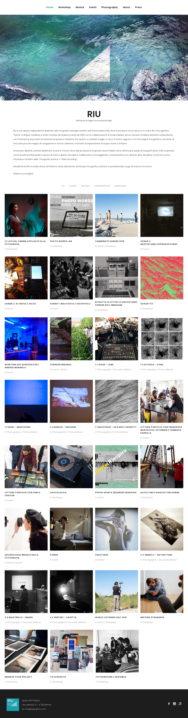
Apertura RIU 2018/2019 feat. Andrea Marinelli (22, 366)
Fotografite (58, 677)
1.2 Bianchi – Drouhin (63, 427)
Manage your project (18, 677)
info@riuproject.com (35, 709)
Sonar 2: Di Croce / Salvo (20, 303)
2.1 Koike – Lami (104, 364)
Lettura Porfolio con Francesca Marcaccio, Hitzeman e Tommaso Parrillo (161, 430)
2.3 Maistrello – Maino (19, 617)
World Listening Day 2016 (111, 617)
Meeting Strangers (152, 617)
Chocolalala (58, 492)
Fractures (101, 554)
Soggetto (146, 303)
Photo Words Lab (61, 241)
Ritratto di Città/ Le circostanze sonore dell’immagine (116, 303)
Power (54, 554)
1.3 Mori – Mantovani (18, 427)
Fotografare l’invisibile (111, 677)
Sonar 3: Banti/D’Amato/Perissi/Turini (158, 243)
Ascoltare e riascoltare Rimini (159, 492)
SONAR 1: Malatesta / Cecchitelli (70, 303)
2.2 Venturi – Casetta (63, 617)
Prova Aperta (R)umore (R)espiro (116, 492)
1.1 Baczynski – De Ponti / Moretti (115, 427)
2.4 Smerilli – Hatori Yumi (156, 554)
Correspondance (60, 364)
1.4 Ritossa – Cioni (151, 364)
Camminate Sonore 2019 (109, 241)
